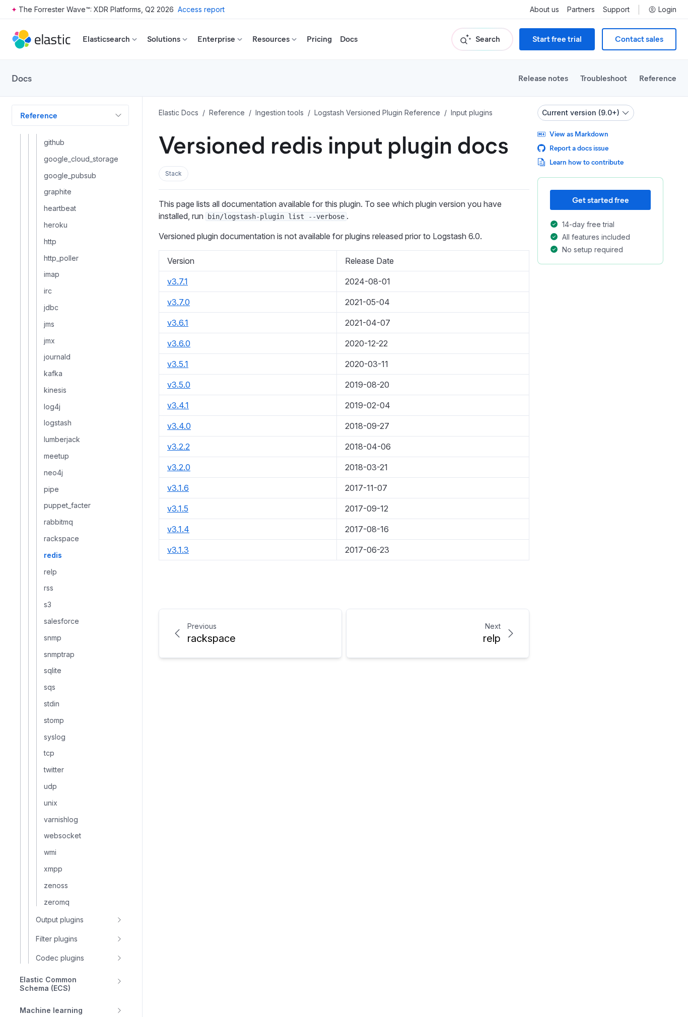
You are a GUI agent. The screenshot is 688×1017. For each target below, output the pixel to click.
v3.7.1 (177, 281)
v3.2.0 (178, 467)
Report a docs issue (578, 148)
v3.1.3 (178, 550)
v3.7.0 (178, 302)
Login (667, 10)
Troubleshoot (603, 77)
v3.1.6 (178, 488)
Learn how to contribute (586, 162)
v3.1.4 (178, 529)
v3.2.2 (178, 447)
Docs (349, 39)
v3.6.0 (178, 343)
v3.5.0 (178, 385)
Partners (581, 9)
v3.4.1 (178, 405)
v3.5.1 (177, 364)
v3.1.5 (177, 508)
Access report (201, 9)
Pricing (319, 39)
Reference (657, 77)
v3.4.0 (179, 426)
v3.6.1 (177, 323)
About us (544, 9)
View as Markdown (578, 133)
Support (616, 9)
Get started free (600, 199)
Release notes (543, 77)
